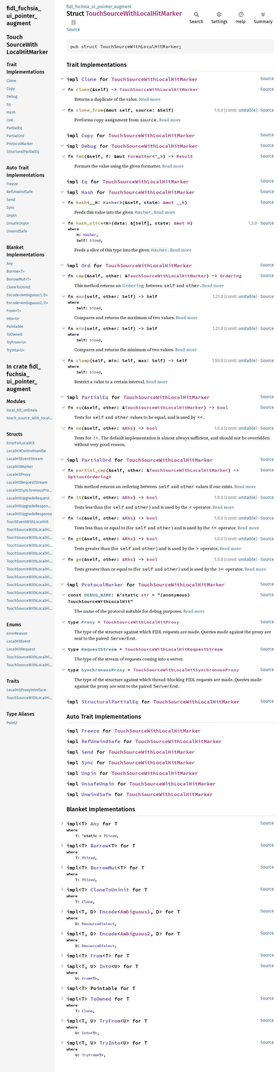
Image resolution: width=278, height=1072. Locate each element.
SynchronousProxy (103, 669)
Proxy (88, 622)
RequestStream (99, 649)
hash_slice (89, 223)
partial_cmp (91, 470)
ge (78, 559)
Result (184, 156)
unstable (247, 110)
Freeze (90, 731)
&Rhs (127, 428)
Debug (88, 146)
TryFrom (109, 1021)
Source (73, 29)
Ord (85, 265)
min (80, 328)
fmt (80, 156)
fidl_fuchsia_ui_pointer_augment (99, 6)
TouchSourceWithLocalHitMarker (154, 79)
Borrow (99, 845)
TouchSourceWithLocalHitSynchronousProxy (186, 669)
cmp (80, 275)
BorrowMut (103, 867)
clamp (83, 360)
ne (78, 428)
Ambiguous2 (135, 933)
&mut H (182, 223)
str (145, 595)
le (78, 518)
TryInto (109, 1043)
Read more (149, 99)
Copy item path (73, 22)
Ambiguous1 (135, 911)
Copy (87, 135)
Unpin (88, 773)
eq (78, 407)
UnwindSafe (96, 794)
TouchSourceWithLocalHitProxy (141, 622)
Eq (84, 181)
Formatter (140, 156)
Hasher (111, 202)
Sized (95, 240)
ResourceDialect (98, 923)
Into (105, 966)
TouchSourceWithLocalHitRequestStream (174, 649)
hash (81, 202)
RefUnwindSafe (100, 741)
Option (76, 476)
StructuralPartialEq (109, 702)
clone (83, 89)
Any (94, 823)
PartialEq (94, 397)
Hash (87, 192)
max (80, 296)
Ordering (231, 275)
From (96, 955)
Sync (87, 762)
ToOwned (100, 999)
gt (78, 538)
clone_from (89, 110)
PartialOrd (96, 460)
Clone (88, 79)
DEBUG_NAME (97, 595)
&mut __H (174, 202)
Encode (108, 911)
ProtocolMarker (102, 584)
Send (87, 752)
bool (222, 407)
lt (78, 497)
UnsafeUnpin (97, 784)
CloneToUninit (109, 889)
